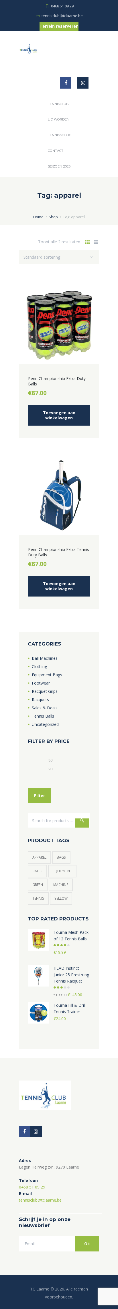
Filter (39, 795)
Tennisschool (60, 135)
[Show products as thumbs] (87, 242)
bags (61, 857)
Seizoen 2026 (59, 166)
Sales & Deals (45, 707)
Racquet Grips (45, 691)
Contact (55, 151)
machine (60, 884)
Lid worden (58, 119)
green (37, 884)
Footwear (41, 683)
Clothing (39, 666)
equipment (62, 871)
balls (37, 871)
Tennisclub (58, 104)
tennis (38, 898)
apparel (39, 857)
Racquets (40, 699)
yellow (61, 898)
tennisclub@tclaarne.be (62, 15)
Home (38, 216)
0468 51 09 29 (62, 6)
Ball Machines (45, 658)
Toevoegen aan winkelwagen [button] (59, 415)
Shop (53, 216)
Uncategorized (45, 724)
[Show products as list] (96, 242)
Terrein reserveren (59, 26)
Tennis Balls (43, 716)
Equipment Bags (47, 674)
